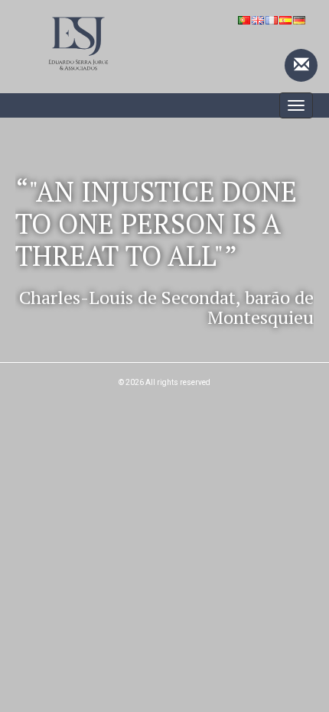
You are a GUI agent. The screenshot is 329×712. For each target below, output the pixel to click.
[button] (37, 247)
